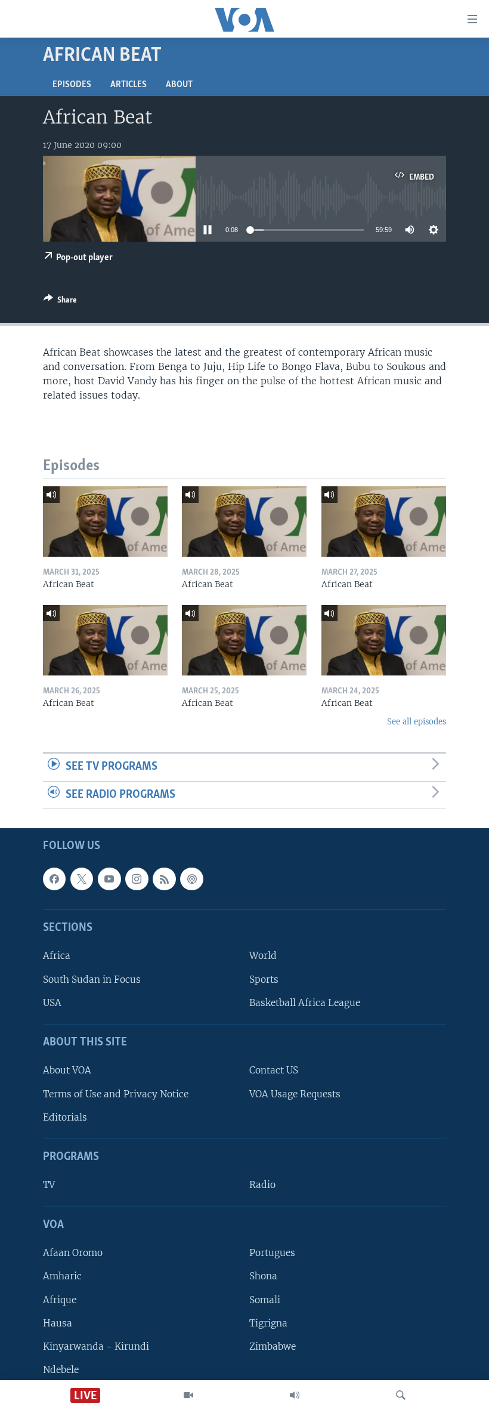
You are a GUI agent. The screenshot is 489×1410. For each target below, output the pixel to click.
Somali (264, 1300)
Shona (263, 1276)
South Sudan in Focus (92, 979)
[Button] (60, 302)
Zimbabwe (272, 1346)
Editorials (65, 1117)
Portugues (272, 1253)
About (179, 85)
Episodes (71, 85)
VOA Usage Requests (295, 1094)
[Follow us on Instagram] (136, 879)
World (263, 956)
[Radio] (294, 1395)
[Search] (401, 1395)
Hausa (57, 1323)
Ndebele (61, 1369)
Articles (128, 85)
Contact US (273, 1070)
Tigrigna (268, 1323)
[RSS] (164, 879)
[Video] (188, 1395)
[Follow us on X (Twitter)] (81, 879)
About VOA (67, 1070)
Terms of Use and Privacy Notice (115, 1094)
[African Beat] (105, 521)
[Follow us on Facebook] (54, 879)
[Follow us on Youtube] (109, 879)
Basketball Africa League (304, 1002)
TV (49, 1185)
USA (52, 1002)
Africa (56, 956)
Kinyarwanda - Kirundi (96, 1346)
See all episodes (416, 722)
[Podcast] (191, 879)
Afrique (59, 1300)
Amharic (62, 1276)
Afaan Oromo (73, 1253)
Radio (262, 1185)
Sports (263, 979)
